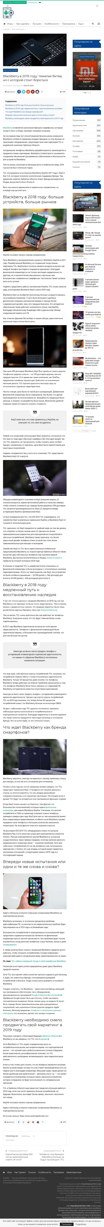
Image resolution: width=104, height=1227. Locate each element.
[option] (87, 71)
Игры (10, 24)
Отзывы (76, 146)
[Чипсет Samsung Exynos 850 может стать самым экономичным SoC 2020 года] (78, 218)
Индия (75, 157)
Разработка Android (81, 162)
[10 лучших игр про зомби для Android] (78, 315)
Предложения (79, 120)
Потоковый (78, 151)
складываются (9, 945)
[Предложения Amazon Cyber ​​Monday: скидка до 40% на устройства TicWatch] (78, 344)
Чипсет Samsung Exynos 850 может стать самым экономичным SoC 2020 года (87, 220)
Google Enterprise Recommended (46, 995)
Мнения (76, 167)
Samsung (53, 610)
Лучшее (36, 24)
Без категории (10, 70)
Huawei (44, 610)
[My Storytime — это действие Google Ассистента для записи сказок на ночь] (78, 361)
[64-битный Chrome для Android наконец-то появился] (78, 267)
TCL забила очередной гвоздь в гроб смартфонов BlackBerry (38, 961)
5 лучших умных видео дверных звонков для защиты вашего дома (86, 284)
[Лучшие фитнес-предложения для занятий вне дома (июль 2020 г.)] (78, 404)
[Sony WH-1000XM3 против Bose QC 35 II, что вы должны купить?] (78, 376)
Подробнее (80, 1224)
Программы (68, 24)
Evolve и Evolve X (54, 558)
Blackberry (7, 128)
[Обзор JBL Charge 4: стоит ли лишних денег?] (78, 236)
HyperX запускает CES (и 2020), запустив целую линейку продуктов (86, 328)
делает (44, 1039)
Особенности (51, 24)
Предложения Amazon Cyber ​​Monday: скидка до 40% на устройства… (86, 345)
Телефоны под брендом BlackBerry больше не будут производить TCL (51, 1157)
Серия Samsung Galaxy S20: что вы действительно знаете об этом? (19, 1157)
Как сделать (22, 24)
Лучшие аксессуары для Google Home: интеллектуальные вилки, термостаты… (86, 251)
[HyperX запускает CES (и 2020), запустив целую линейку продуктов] (78, 326)
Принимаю (67, 1224)
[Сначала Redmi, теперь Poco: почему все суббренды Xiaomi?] (87, 71)
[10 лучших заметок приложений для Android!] (78, 420)
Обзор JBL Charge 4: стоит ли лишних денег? (93, 235)
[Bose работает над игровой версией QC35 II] (78, 391)
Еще (80, 24)
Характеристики (87, 57)
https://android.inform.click (91, 1184)
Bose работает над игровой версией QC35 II (91, 391)
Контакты (33, 2)
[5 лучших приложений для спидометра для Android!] (78, 300)
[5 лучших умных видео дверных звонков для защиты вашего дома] (78, 282)
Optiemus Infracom (50, 1036)
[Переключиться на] (40, 2)
